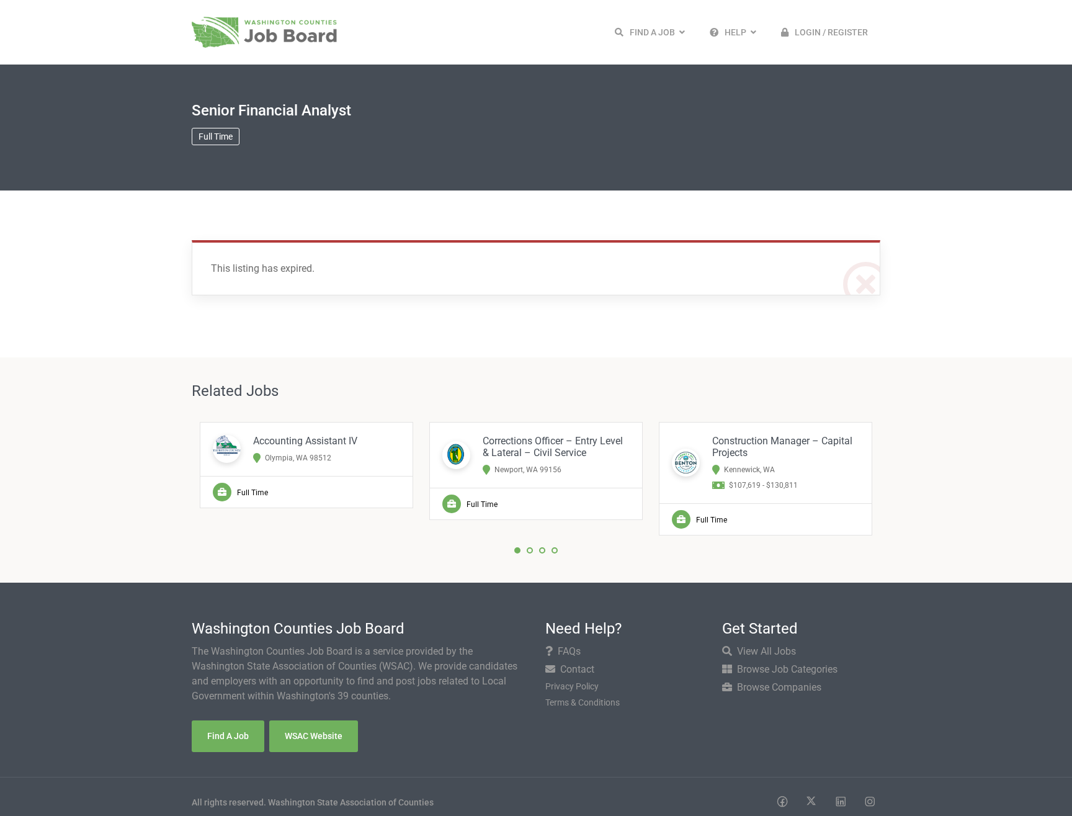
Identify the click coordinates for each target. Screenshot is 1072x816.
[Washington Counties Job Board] (264, 31)
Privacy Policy (572, 686)
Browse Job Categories (787, 669)
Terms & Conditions (582, 702)
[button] (650, 32)
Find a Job (228, 736)
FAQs (569, 651)
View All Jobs (766, 651)
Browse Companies (779, 687)
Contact (577, 669)
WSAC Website (313, 736)
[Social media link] (782, 801)
